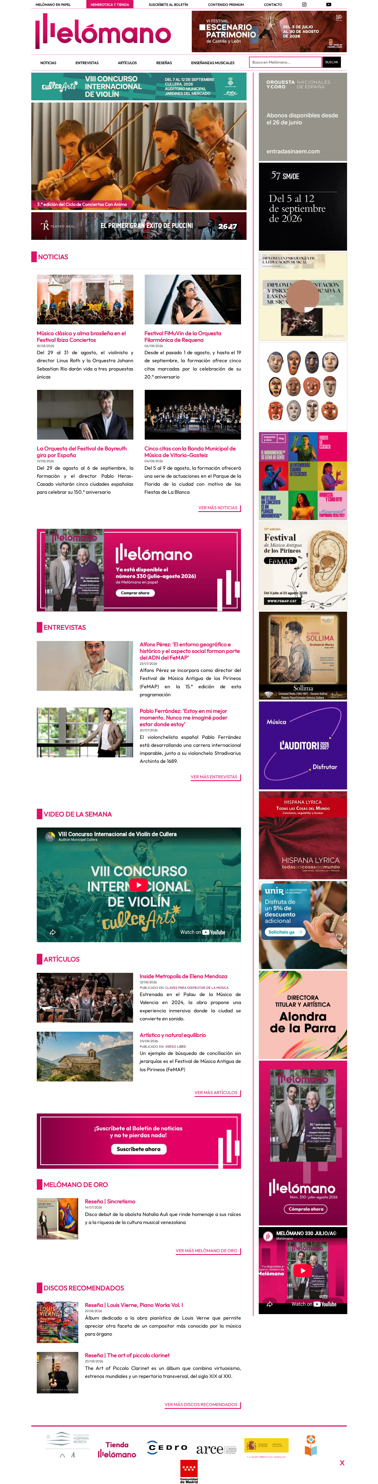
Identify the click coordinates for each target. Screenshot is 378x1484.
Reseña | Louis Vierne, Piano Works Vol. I (134, 1304)
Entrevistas (65, 627)
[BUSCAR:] (286, 62)
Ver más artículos (216, 1092)
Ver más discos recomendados (201, 1404)
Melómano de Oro (76, 1184)
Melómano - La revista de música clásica (103, 31)
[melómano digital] (302, 117)
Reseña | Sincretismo (110, 1201)
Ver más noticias (217, 507)
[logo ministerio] (266, 1445)
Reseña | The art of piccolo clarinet (127, 1355)
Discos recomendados (84, 1288)
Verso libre (175, 1046)
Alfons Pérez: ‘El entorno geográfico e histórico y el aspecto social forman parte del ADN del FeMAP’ (190, 651)
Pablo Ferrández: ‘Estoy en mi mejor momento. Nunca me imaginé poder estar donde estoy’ (183, 717)
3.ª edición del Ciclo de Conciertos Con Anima (82, 204)
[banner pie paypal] (189, 1470)
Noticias (53, 257)
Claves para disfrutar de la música (197, 988)
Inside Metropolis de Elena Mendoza (183, 976)
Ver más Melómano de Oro (206, 1250)
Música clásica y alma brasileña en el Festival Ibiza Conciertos (81, 336)
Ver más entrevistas (214, 776)
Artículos (61, 959)
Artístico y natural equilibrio (173, 1034)
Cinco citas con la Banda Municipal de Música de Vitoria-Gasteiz (190, 451)
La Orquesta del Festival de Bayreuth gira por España (82, 451)
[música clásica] (302, 925)
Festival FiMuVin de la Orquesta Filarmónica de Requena (182, 336)
